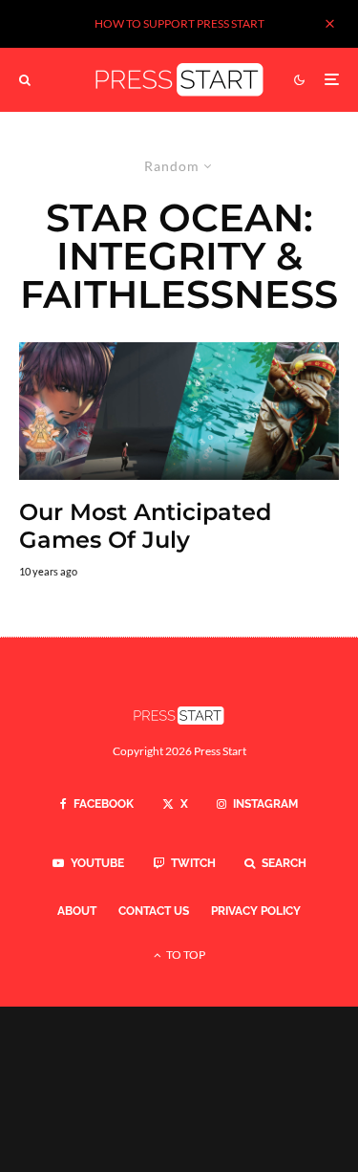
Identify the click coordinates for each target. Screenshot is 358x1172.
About (76, 911)
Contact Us (153, 911)
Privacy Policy (256, 911)
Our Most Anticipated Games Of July (145, 526)
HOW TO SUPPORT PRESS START (179, 23)
